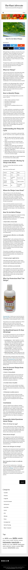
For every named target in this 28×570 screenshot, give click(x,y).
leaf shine (5, 544)
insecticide (15, 542)
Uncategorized (7, 522)
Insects (5, 510)
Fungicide (6, 498)
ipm (20, 542)
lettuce (8, 544)
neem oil (15, 544)
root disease (14, 546)
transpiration (5, 547)
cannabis (20, 538)
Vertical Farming (7, 525)
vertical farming (11, 547)
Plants (5, 519)
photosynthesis (8, 546)
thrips (22, 546)
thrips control (6, 317)
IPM (5, 513)
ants (3, 538)
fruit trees (8, 540)
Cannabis (6, 492)
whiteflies (17, 547)
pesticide (4, 546)
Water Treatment (7, 527)
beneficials (10, 538)
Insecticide (6, 507)
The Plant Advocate (14, 5)
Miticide (5, 516)
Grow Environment (8, 501)
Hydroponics (6, 504)
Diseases (6, 495)
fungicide (11, 540)
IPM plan (11, 467)
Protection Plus (11, 359)
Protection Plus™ (6, 316)
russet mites (18, 546)
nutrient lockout (21, 544)
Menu (24, 12)
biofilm (15, 538)
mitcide (11, 544)
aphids (6, 538)
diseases (4, 540)
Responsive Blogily (11, 568)
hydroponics (7, 542)
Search (22, 482)
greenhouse (21, 540)
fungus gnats (16, 540)
